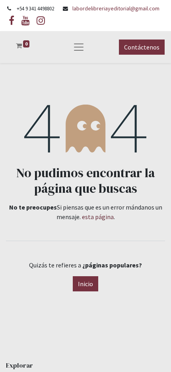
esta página (98, 217)
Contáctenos (141, 47)
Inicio (85, 284)
